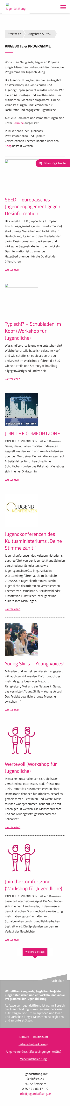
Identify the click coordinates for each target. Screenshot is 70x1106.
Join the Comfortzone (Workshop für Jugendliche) (33, 885)
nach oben (57, 980)
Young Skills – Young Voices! (34, 663)
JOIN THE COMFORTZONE (32, 433)
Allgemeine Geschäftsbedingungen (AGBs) (33, 1051)
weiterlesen (12, 269)
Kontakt (24, 1036)
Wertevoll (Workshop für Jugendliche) (31, 767)
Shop (8, 145)
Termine (18, 123)
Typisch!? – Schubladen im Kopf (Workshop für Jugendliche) (33, 331)
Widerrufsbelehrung (33, 1059)
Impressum (40, 1036)
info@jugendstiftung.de (35, 1093)
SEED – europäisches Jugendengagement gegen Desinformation (32, 206)
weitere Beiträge (35, 952)
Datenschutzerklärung (33, 1044)
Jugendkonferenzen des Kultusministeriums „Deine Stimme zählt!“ (33, 541)
